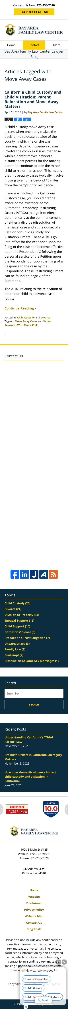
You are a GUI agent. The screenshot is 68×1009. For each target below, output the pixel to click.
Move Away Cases (26, 321)
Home (11, 45)
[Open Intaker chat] (26, 1007)
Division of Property (22, 615)
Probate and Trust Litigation (27, 638)
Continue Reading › (20, 308)
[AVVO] (43, 574)
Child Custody (26, 317)
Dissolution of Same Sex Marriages (32, 661)
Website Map (34, 916)
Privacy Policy (34, 910)
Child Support (17, 626)
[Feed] (53, 574)
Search (34, 704)
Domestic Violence (20, 632)
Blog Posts (34, 929)
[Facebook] (15, 574)
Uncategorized (17, 644)
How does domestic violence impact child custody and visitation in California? (30, 776)
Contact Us (34, 923)
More (56, 45)
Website (34, 897)
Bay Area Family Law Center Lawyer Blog (34, 29)
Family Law (15, 649)
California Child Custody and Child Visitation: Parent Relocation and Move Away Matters (33, 99)
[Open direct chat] (58, 962)
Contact (34, 45)
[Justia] (34, 574)
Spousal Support (19, 621)
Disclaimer (34, 903)
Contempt (14, 655)
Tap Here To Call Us (34, 12)
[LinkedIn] (24, 574)
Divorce (45, 317)
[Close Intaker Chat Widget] (64, 962)
